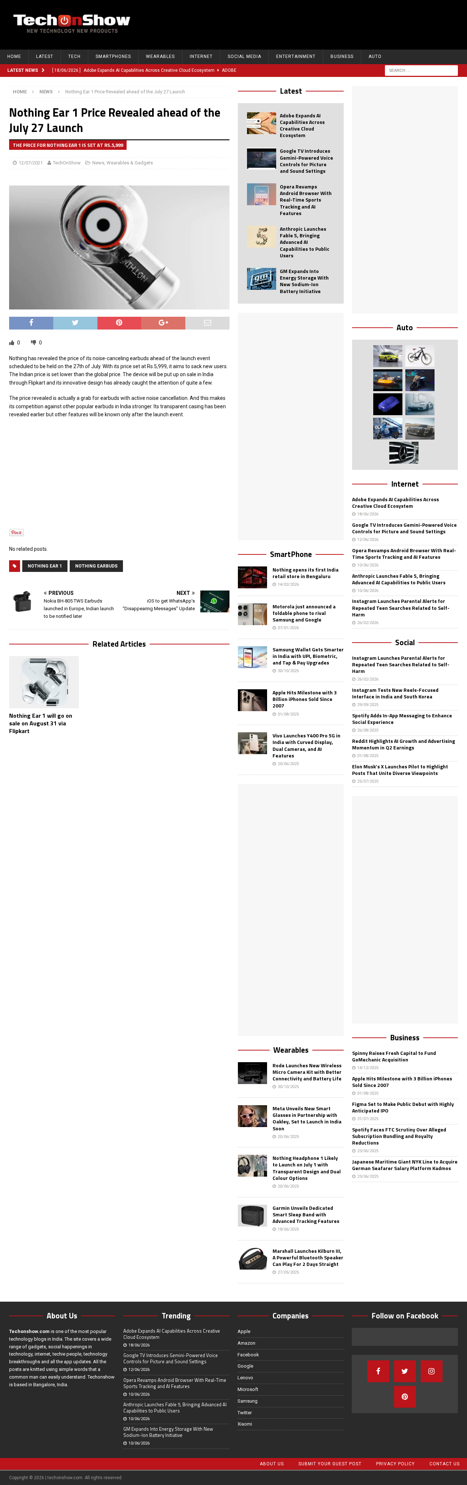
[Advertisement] (327, 23)
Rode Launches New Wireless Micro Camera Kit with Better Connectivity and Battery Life (307, 1071)
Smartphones (113, 56)
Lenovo (245, 1377)
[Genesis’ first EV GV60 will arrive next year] (387, 356)
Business (342, 56)
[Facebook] (378, 1371)
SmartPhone (291, 554)
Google (245, 1366)
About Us (272, 1463)
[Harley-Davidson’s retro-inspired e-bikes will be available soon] (420, 356)
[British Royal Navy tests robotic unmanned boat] (387, 380)
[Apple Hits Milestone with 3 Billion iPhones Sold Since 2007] (252, 700)
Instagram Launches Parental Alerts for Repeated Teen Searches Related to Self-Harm (400, 607)
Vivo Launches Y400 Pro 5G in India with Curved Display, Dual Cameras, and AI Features (306, 745)
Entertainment (296, 56)
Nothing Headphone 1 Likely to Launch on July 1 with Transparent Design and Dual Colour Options (307, 1168)
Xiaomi (245, 1424)
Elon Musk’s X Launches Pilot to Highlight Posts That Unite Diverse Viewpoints (400, 770)
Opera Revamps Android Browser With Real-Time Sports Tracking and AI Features (306, 200)
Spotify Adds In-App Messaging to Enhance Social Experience (402, 719)
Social (405, 642)
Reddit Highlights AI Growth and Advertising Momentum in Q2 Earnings (403, 744)
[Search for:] (421, 70)
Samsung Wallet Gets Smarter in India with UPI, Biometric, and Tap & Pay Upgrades (308, 656)
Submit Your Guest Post (330, 1463)
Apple (244, 1331)
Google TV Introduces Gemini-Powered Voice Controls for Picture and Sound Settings (306, 161)
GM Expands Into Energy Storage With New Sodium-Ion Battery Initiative (304, 281)
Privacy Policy (395, 1463)
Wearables (160, 56)
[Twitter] (405, 1371)
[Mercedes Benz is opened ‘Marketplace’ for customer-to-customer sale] (403, 453)
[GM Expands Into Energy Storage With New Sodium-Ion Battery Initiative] (261, 279)
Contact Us (444, 1463)
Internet (201, 56)
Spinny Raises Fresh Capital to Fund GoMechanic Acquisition (394, 1056)
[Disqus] (119, 835)
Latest (44, 56)
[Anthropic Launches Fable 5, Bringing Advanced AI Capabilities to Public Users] (261, 237)
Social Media (244, 56)
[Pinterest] (405, 1397)
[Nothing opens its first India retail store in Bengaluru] (252, 577)
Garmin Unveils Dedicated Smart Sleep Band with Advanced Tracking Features (306, 1214)
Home (14, 56)
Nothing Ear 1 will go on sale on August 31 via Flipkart (40, 723)
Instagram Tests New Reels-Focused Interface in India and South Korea (395, 693)
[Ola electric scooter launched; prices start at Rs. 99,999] (387, 429)
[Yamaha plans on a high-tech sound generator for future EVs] (387, 404)
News (98, 162)
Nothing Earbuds (96, 566)
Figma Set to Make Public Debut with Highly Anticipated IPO (403, 1107)
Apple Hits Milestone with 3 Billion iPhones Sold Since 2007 (305, 699)
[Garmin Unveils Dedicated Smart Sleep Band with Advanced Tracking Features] (252, 1216)
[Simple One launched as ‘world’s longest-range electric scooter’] (420, 380)
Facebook (248, 1354)
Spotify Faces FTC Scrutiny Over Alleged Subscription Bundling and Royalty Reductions (399, 1136)
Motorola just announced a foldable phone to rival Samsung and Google (304, 613)
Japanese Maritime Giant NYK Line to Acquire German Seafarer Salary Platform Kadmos (405, 1165)
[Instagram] (432, 1371)
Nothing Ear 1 (45, 566)
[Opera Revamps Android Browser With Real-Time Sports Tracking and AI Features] (261, 194)
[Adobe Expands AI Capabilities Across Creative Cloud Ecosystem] (261, 123)
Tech (74, 56)
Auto (375, 56)
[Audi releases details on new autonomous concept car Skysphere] (420, 429)
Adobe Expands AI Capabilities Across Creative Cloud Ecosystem (302, 125)
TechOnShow (67, 162)
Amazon (246, 1343)
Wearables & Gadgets (130, 162)
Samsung (248, 1401)
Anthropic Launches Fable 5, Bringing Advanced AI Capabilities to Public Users (304, 242)
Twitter (245, 1412)
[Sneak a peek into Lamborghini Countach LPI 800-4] (420, 404)
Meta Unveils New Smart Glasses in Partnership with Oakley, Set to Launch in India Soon (307, 1118)
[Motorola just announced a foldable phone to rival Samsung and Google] (252, 614)
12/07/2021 (31, 162)
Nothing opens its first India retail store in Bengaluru (306, 573)
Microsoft (248, 1389)
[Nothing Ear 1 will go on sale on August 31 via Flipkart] (44, 682)
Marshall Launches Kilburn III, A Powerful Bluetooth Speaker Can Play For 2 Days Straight (308, 1257)
